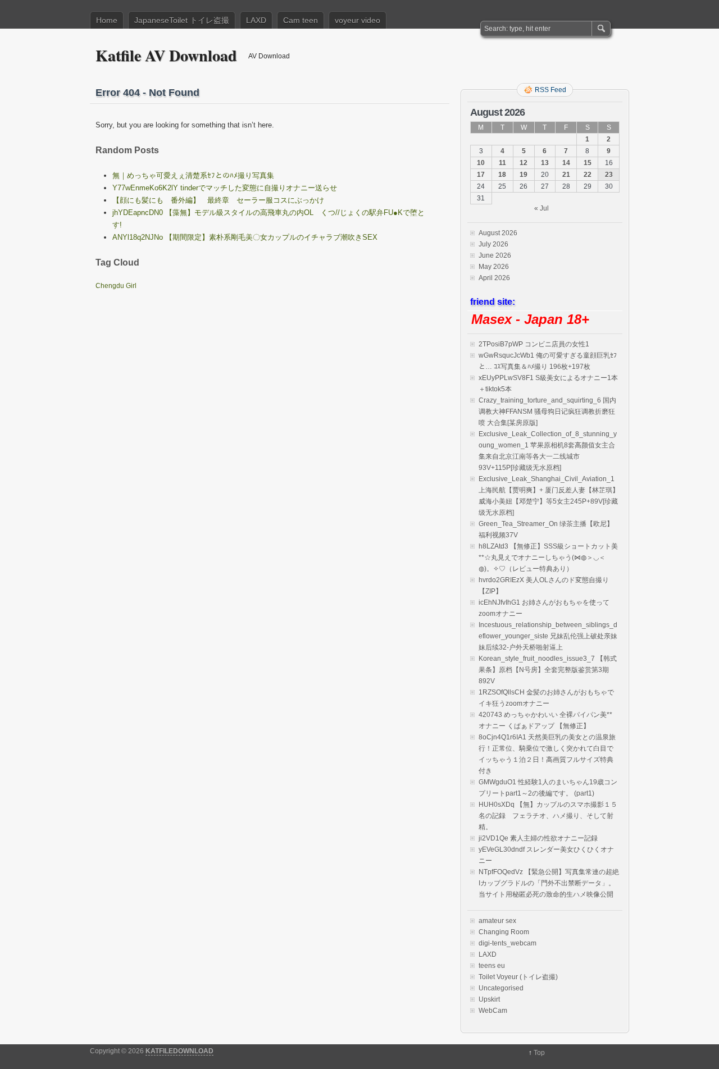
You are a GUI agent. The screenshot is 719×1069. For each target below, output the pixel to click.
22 (587, 175)
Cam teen (300, 20)
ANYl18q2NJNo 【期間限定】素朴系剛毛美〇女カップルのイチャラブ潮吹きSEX (244, 237)
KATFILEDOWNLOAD (179, 1051)
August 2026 (498, 233)
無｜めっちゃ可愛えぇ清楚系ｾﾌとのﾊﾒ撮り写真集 (193, 175)
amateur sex (497, 921)
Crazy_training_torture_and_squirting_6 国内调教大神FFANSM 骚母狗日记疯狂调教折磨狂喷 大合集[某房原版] (547, 411)
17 (481, 175)
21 (566, 175)
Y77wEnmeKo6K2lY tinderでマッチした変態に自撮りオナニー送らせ (224, 188)
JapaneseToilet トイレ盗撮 (181, 20)
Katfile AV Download (166, 55)
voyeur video (357, 20)
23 (609, 175)
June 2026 (495, 255)
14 (566, 163)
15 (587, 163)
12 (523, 163)
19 (523, 175)
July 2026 (493, 244)
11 (502, 163)
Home (106, 20)
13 (545, 163)
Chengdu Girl (115, 286)
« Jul (541, 208)
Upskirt (489, 999)
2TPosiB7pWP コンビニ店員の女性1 (534, 344)
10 (481, 163)
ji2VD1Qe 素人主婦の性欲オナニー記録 (538, 838)
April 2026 (494, 278)
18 (502, 175)
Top (539, 1053)
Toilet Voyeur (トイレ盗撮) (518, 977)
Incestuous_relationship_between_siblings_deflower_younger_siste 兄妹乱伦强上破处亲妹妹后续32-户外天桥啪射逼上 (548, 636)
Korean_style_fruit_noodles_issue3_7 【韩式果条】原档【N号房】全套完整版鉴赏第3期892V (548, 670)
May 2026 (494, 267)
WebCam (493, 1011)
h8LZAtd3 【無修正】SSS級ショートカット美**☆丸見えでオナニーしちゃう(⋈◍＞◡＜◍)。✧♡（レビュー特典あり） (548, 557)
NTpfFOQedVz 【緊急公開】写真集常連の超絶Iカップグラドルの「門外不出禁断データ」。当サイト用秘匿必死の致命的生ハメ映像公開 (549, 883)
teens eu (492, 966)
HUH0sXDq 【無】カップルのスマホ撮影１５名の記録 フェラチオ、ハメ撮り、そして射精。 (548, 816)
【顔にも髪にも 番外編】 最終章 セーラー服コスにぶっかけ (218, 200)
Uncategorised (501, 988)
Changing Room (504, 932)
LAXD (256, 20)
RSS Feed (550, 90)
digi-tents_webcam (507, 943)
